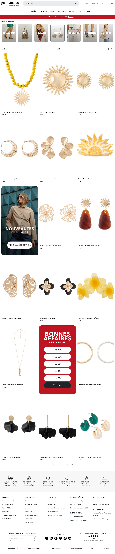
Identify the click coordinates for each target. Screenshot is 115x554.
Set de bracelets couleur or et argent (89, 385)
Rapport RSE (6, 508)
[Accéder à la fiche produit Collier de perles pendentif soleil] (19, 80)
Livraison (27, 508)
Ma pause (53, 511)
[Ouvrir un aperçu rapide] (35, 55)
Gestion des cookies (76, 548)
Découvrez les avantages (77, 501)
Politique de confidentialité (34, 548)
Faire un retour (29, 511)
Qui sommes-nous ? (8, 501)
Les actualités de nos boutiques (56, 508)
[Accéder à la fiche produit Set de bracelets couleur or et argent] (95, 352)
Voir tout (57, 385)
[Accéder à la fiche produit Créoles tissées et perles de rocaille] (19, 147)
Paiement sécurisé (30, 501)
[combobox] (51, 3)
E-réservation (29, 518)
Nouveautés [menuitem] (31, 11)
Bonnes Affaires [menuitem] (75, 11)
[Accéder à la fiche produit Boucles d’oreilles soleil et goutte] (95, 213)
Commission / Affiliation (54, 501)
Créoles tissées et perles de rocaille (13, 179)
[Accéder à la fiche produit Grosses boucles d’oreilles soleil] (95, 80)
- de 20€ (58, 357)
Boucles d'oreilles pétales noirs (12, 457)
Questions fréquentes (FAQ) (101, 504)
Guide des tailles (7, 518)
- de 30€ (58, 364)
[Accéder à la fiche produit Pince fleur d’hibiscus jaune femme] (95, 286)
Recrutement (6, 511)
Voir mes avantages (75, 504)
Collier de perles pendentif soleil (12, 112)
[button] (36, 55)
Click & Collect (29, 522)
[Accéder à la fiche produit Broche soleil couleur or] (57, 80)
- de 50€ (58, 378)
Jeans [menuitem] (52, 11)
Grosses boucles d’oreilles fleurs (50, 245)
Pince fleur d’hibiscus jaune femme (89, 318)
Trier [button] (112, 49)
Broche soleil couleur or (47, 112)
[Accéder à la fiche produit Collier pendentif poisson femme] (19, 352)
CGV (92, 548)
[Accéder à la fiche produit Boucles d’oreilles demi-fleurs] (57, 147)
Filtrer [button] (6, 49)
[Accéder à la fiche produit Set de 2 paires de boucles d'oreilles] (95, 425)
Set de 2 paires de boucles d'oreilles (89, 457)
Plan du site (106, 548)
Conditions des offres (12, 548)
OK (33, 538)
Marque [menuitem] (87, 11)
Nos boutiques (52, 504)
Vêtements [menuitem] (43, 11)
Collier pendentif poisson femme (12, 385)
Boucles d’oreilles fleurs (47, 318)
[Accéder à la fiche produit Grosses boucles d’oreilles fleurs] (57, 213)
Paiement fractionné (31, 504)
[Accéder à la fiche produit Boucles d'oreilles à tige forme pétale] (57, 425)
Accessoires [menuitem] (61, 11)
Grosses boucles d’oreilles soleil (88, 112)
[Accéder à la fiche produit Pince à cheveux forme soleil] (95, 147)
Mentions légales (56, 548)
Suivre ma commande (31, 515)
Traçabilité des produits (9, 515)
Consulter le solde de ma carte (78, 520)
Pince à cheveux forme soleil (87, 179)
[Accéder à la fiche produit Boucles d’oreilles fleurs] (57, 286)
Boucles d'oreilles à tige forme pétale (52, 457)
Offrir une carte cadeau (76, 516)
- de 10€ (58, 349)
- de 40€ (58, 371)
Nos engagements (7, 504)
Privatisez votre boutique (55, 515)
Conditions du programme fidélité (79, 508)
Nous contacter (97, 501)
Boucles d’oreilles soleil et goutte (88, 245)
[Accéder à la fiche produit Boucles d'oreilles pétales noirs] (19, 425)
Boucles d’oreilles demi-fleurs (49, 179)
